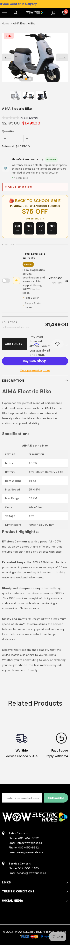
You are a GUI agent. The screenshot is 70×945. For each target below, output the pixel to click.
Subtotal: (8, 146)
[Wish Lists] (57, 343)
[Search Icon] (19, 13)
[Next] (62, 57)
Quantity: (8, 131)
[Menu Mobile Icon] (4, 12)
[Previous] (8, 57)
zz (41, 280)
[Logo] (34, 12)
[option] (35, 57)
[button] (20, 118)
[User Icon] (53, 13)
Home (6, 23)
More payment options (35, 370)
